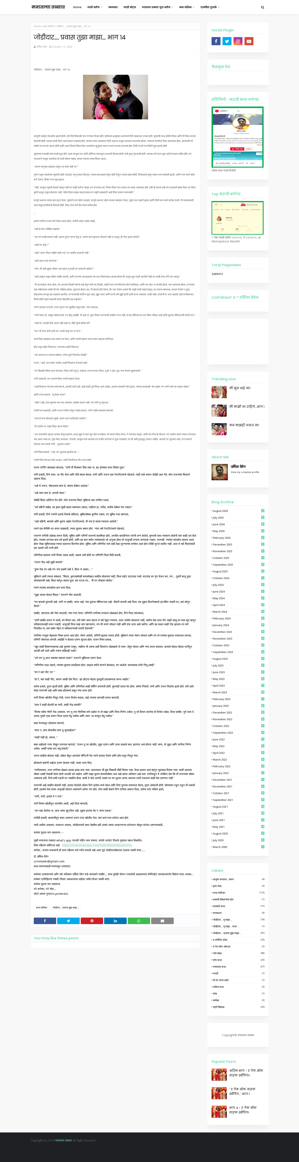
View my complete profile (245, 472)
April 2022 (238, 753)
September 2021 (238, 800)
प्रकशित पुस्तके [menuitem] (209, 7)
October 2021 (238, 793)
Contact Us (163, 1148)
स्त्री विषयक (238, 1007)
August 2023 (238, 659)
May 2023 (238, 679)
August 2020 (238, 833)
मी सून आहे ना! (239, 388)
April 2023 (238, 685)
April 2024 (238, 605)
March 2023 (238, 692)
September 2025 (238, 564)
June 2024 (238, 591)
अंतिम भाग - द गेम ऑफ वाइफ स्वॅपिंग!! (246, 1073)
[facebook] (216, 41)
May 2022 (238, 746)
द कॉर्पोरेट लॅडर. (238, 940)
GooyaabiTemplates (182, 1155)
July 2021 (238, 813)
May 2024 (238, 598)
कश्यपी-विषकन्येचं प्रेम (238, 899)
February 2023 (238, 699)
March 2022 (238, 759)
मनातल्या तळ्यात (48, 7)
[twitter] (227, 41)
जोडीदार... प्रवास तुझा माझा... (66, 907)
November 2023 (238, 638)
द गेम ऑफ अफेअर (238, 946)
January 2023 (238, 706)
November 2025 (238, 551)
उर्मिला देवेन (41, 46)
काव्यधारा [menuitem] (113, 7)
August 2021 (238, 806)
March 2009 (238, 847)
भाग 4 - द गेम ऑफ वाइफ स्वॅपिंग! (243, 1110)
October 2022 (238, 726)
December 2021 (238, 780)
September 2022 (238, 732)
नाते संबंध (238, 953)
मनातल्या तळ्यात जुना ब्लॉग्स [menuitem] (156, 7)
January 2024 (238, 625)
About (148, 1148)
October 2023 (238, 645)
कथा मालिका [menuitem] (185, 7)
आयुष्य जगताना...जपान (238, 879)
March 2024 (238, 611)
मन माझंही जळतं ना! (244, 425)
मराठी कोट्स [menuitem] (130, 7)
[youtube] (248, 41)
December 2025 (238, 544)
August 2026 (238, 511)
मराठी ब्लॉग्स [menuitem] (93, 7)
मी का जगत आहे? (238, 980)
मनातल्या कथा (238, 967)
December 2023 (238, 632)
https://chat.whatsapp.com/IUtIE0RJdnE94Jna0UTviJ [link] (97, 845)
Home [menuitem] (77, 7)
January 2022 (238, 773)
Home (37, 26)
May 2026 (238, 531)
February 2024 (238, 618)
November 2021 (238, 786)
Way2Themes (139, 1155)
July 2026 (238, 517)
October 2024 (238, 578)
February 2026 (238, 538)
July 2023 (238, 665)
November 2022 (238, 719)
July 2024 (238, 585)
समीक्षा (238, 1000)
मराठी (238, 973)
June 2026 (238, 524)
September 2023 (238, 652)
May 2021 (238, 827)
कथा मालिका (48, 26)
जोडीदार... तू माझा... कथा (238, 926)
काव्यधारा (238, 913)
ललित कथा (238, 987)
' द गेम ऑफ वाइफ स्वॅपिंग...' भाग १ (242, 1091)
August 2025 (238, 571)
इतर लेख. (238, 886)
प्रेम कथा (238, 960)
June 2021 (238, 820)
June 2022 (238, 739)
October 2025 (238, 558)
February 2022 (238, 766)
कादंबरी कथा (238, 906)
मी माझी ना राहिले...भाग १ (246, 407)
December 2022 (238, 712)
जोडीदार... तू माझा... (238, 919)
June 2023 (238, 672)
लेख (238, 993)
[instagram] (238, 41)
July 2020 (238, 840)
